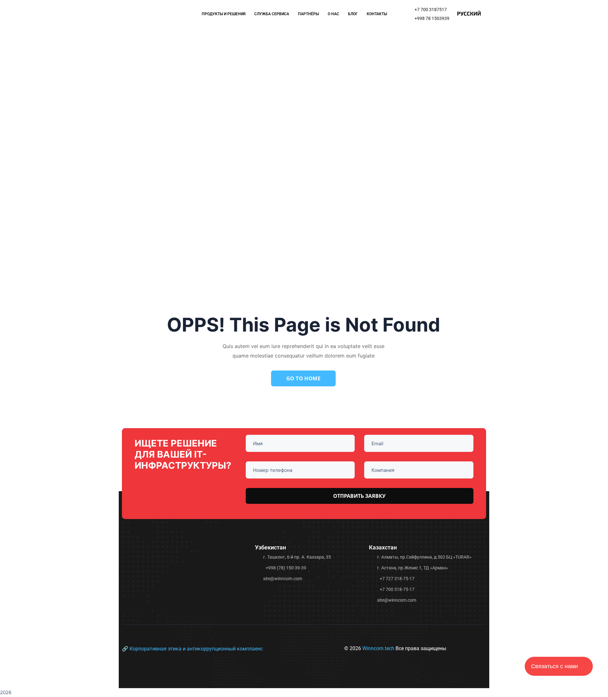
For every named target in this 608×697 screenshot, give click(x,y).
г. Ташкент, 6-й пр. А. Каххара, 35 (297, 557)
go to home (303, 378)
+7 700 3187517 (431, 9)
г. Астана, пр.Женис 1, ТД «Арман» (412, 567)
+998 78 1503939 (432, 18)
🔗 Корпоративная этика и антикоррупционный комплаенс (192, 649)
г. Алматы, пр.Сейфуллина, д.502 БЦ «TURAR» (424, 557)
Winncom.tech (379, 648)
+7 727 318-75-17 (397, 578)
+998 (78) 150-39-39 (286, 567)
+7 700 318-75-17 (397, 589)
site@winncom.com (282, 578)
